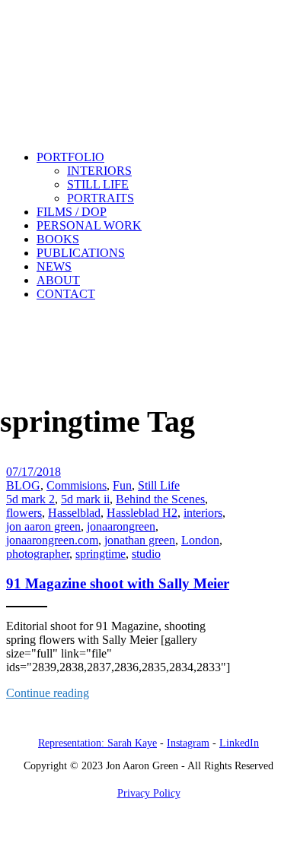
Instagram (188, 743)
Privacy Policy (148, 793)
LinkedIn (239, 743)
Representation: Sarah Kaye (97, 743)
